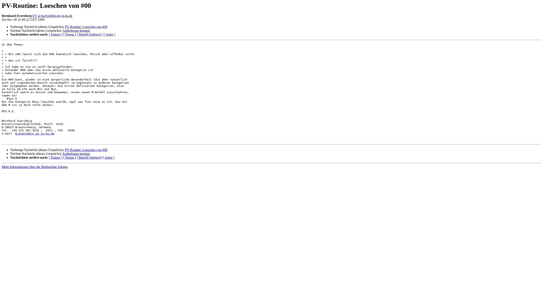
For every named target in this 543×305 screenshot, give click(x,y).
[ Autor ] (109, 34)
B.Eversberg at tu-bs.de (34, 133)
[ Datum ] (55, 34)
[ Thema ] (69, 34)
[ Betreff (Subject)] (89, 157)
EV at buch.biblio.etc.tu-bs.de (52, 16)
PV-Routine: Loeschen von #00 (86, 27)
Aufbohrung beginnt (76, 30)
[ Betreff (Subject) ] (90, 34)
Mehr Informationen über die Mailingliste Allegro (35, 167)
